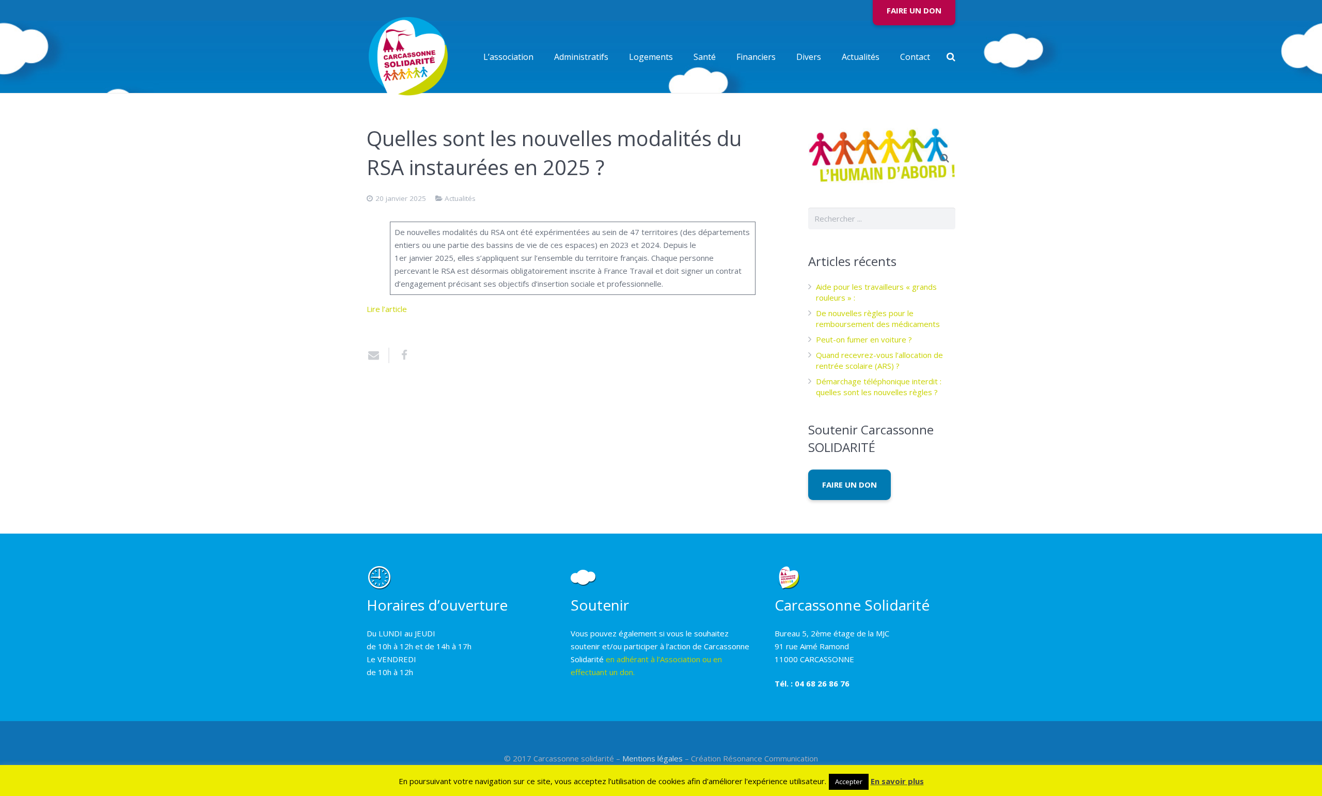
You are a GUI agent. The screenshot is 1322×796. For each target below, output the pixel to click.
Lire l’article (387, 309)
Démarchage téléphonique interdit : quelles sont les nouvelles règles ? (878, 386)
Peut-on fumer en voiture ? (864, 339)
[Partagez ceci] (400, 355)
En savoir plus (897, 781)
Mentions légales (652, 758)
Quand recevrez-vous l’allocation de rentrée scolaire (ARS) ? (879, 360)
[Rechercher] (951, 57)
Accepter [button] (848, 781)
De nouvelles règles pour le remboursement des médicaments (878, 318)
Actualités (460, 198)
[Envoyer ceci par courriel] (378, 355)
